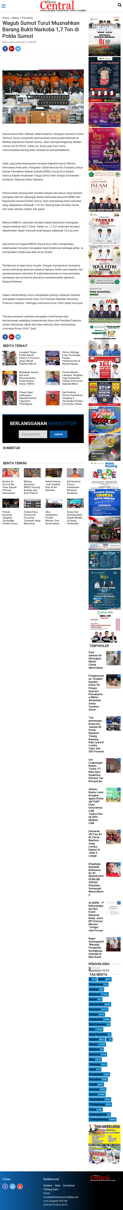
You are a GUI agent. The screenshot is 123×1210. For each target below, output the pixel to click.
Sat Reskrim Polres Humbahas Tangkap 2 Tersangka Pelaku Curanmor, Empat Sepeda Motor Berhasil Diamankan (64, 401)
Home (5, 17)
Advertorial (96, 984)
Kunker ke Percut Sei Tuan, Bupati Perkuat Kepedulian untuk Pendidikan (9, 490)
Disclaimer (69, 1185)
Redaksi (48, 1185)
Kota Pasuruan (98, 1034)
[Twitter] (18, 48)
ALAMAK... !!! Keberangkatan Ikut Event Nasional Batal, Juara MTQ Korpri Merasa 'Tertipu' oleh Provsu (96, 916)
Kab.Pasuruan (98, 1024)
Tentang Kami (50, 1189)
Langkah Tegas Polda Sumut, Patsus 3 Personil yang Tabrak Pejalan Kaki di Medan (20, 359)
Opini (93, 1069)
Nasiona (94, 1049)
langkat (94, 1039)
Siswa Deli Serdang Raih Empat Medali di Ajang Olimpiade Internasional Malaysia (74, 521)
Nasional (95, 1054)
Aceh (101, 979)
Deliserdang (97, 1004)
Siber (58, 1185)
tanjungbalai (97, 1099)
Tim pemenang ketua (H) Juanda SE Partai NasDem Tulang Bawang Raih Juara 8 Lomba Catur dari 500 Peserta (96, 734)
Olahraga (95, 1064)
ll (107, 1039)
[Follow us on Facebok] (5, 1186)
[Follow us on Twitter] (12, 1186)
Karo (92, 1029)
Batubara (95, 994)
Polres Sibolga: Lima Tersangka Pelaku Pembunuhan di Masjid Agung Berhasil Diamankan (62, 359)
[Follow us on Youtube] (20, 1186)
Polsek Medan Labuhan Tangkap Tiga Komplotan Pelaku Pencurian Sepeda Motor (72, 378)
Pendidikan (96, 1074)
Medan (94, 1044)
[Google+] (11, 48)
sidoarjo (94, 1089)
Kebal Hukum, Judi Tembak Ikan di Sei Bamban (53, 486)
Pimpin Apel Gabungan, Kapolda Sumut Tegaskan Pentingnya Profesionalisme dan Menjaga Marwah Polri (19, 401)
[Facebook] (5, 48)
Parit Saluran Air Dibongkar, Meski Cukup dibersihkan (96, 660)
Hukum (15, 17)
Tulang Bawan (98, 1114)
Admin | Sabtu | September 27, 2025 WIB (19, 42)
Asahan (94, 989)
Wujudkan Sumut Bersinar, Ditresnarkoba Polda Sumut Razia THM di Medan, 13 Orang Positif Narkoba (20, 381)
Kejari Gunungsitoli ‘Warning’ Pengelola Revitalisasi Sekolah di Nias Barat (96, 948)
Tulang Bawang (99, 1119)
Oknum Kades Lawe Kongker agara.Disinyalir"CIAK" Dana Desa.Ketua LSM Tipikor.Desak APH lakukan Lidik (96, 806)
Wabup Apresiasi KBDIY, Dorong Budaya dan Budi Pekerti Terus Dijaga (32, 488)
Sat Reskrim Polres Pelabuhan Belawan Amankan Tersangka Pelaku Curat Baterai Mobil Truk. (74, 493)
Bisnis (93, 999)
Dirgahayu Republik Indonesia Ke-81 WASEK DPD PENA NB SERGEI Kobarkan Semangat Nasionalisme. (96, 879)
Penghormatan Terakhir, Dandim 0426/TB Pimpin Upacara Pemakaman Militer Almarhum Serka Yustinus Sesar (96, 692)
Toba (93, 1109)
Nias (92, 1059)
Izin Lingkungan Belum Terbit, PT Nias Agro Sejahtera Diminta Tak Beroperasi (96, 770)
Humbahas (96, 1019)
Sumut (94, 1094)
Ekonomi (95, 1009)
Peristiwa (27, 17)
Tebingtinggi (97, 1104)
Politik (93, 1084)
